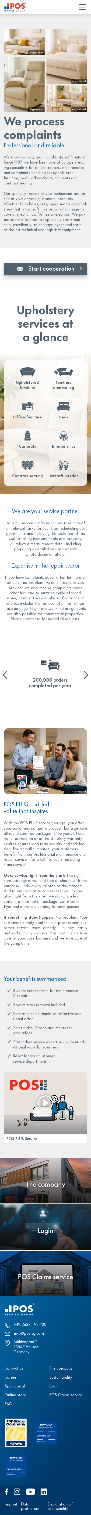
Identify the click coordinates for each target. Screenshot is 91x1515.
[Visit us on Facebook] (6, 1492)
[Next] (84, 675)
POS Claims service (65, 1395)
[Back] (6, 675)
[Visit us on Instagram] (17, 1492)
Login (53, 1386)
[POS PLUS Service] (45, 1103)
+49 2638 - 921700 (30, 1325)
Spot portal (15, 1386)
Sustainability (60, 1378)
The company (61, 1368)
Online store (15, 1395)
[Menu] (82, 7)
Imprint (11, 1504)
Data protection (30, 1507)
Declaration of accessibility (60, 1507)
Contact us (14, 1368)
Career (10, 1378)
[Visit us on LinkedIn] (44, 1492)
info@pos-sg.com (29, 1334)
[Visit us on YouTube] (30, 1492)
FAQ (8, 1404)
